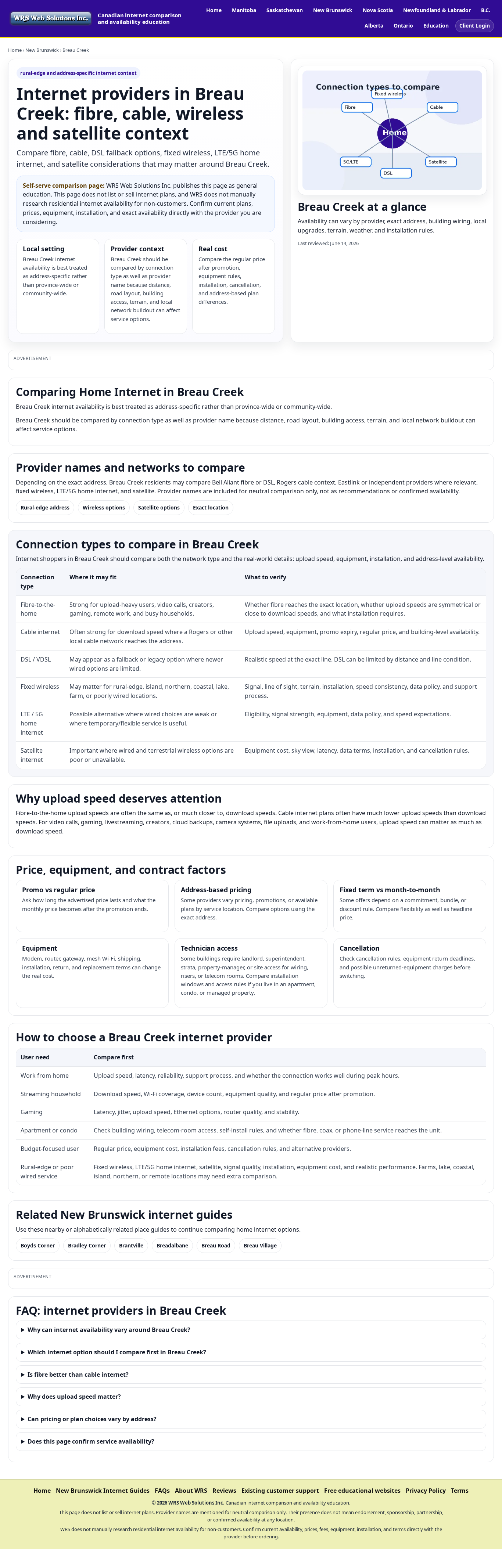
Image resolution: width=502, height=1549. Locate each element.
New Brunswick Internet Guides (103, 1491)
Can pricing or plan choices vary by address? (92, 1419)
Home (214, 10)
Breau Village (260, 1245)
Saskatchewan (284, 10)
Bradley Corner (87, 1245)
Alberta (374, 25)
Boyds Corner (38, 1245)
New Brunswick (332, 10)
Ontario (403, 25)
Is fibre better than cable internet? (78, 1374)
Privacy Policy (426, 1491)
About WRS (191, 1491)
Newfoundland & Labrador (437, 10)
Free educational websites (362, 1491)
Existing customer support (280, 1491)
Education (436, 25)
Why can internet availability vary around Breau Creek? (109, 1330)
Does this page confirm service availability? (91, 1441)
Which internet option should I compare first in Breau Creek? (117, 1352)
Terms (460, 1491)
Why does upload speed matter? (74, 1397)
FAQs (162, 1491)
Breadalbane (172, 1245)
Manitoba (244, 10)
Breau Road (215, 1245)
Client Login (474, 25)
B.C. (485, 10)
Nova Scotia (378, 10)
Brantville (131, 1245)
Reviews (224, 1491)
